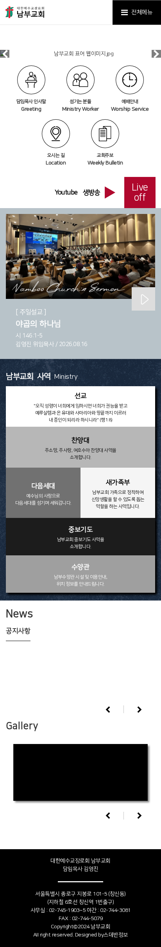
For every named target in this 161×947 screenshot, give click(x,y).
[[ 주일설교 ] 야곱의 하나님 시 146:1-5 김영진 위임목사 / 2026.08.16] (80, 256)
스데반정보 (116, 935)
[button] (139, 709)
